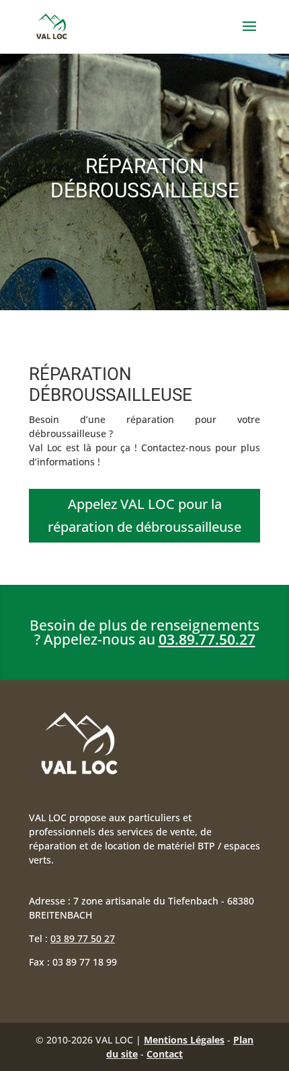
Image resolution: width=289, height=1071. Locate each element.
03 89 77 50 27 (82, 938)
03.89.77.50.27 (207, 639)
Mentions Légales (184, 1039)
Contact (165, 1053)
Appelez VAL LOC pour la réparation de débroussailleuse (144, 515)
